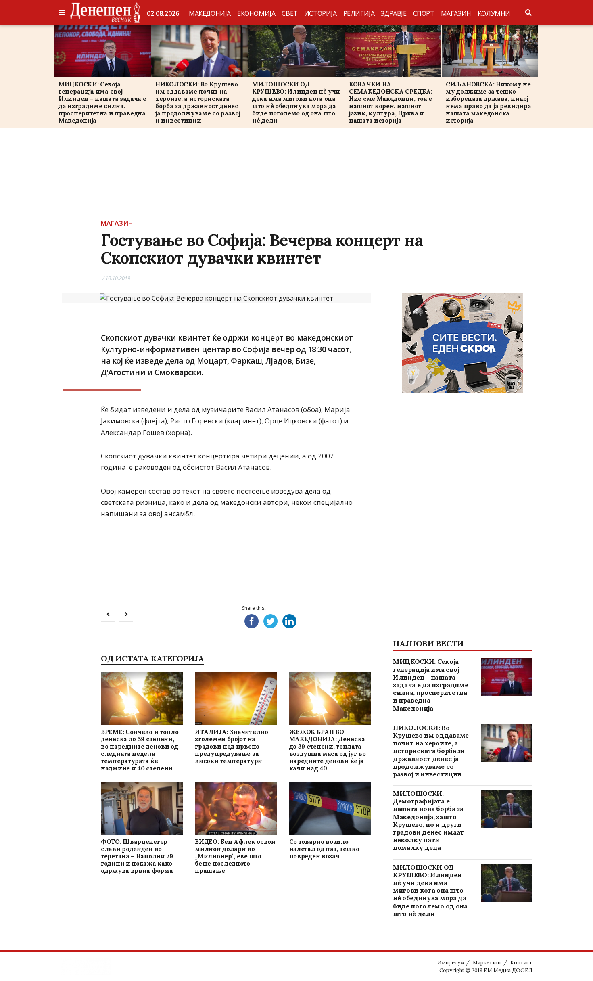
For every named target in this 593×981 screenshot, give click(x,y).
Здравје (393, 13)
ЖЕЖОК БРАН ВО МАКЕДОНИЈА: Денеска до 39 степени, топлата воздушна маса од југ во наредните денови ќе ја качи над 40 (327, 750)
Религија (359, 13)
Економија (256, 13)
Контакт (521, 962)
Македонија (210, 13)
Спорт (423, 13)
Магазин (456, 13)
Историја (320, 13)
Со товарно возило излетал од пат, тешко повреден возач (324, 849)
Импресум (450, 962)
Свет (289, 13)
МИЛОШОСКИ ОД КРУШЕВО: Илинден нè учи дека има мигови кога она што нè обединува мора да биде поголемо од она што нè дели (296, 102)
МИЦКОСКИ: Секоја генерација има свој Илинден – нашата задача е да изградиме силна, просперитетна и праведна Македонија (102, 102)
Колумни (494, 13)
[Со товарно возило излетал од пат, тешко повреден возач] (330, 808)
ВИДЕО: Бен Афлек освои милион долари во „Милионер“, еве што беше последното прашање (235, 856)
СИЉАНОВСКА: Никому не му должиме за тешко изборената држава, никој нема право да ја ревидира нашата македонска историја (488, 102)
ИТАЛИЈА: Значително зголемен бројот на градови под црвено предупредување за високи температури (231, 746)
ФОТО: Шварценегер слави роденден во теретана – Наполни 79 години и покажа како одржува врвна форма (137, 856)
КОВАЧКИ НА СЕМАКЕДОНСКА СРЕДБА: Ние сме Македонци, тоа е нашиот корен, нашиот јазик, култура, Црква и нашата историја (390, 102)
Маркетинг (487, 962)
